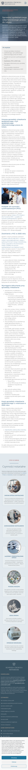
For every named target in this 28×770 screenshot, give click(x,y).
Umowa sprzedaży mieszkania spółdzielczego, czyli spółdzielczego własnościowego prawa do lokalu (13, 52)
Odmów (14, 762)
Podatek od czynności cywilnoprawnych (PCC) (14, 57)
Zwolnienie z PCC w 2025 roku (12, 61)
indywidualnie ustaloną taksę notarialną (15, 430)
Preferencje (14, 766)
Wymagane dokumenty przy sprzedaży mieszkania (14, 64)
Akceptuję (14, 757)
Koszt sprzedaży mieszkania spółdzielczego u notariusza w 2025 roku (13, 69)
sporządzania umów (19, 683)
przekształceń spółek (5, 684)
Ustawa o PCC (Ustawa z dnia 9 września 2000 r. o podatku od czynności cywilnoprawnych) (13, 216)
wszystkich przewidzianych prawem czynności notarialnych (13, 680)
